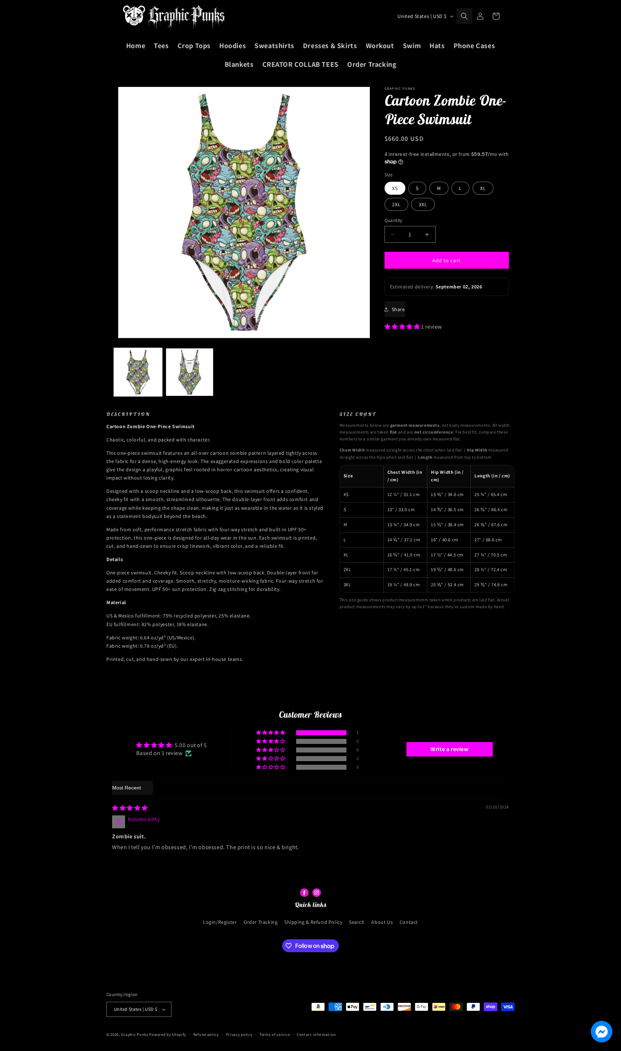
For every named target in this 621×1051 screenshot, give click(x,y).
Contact (409, 922)
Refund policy (206, 1034)
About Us (382, 922)
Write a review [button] (449, 749)
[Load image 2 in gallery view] (190, 372)
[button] (464, 16)
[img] (130, 808)
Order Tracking (260, 922)
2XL (396, 204)
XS (395, 188)
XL (483, 188)
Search (357, 922)
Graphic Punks (134, 1034)
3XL (423, 204)
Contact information (316, 1034)
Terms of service (274, 1034)
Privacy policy (239, 1034)
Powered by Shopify (167, 1034)
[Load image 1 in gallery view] (138, 372)
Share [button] (398, 309)
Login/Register (220, 922)
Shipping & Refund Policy (313, 922)
